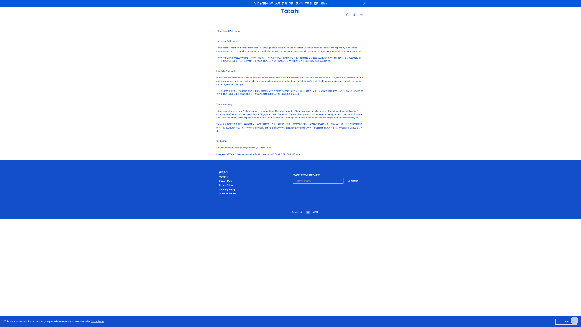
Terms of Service (227, 193)
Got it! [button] (566, 321)
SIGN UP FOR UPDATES (306, 175)
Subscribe (353, 180)
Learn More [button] (97, 321)
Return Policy (226, 185)
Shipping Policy (227, 189)
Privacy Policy (226, 181)
